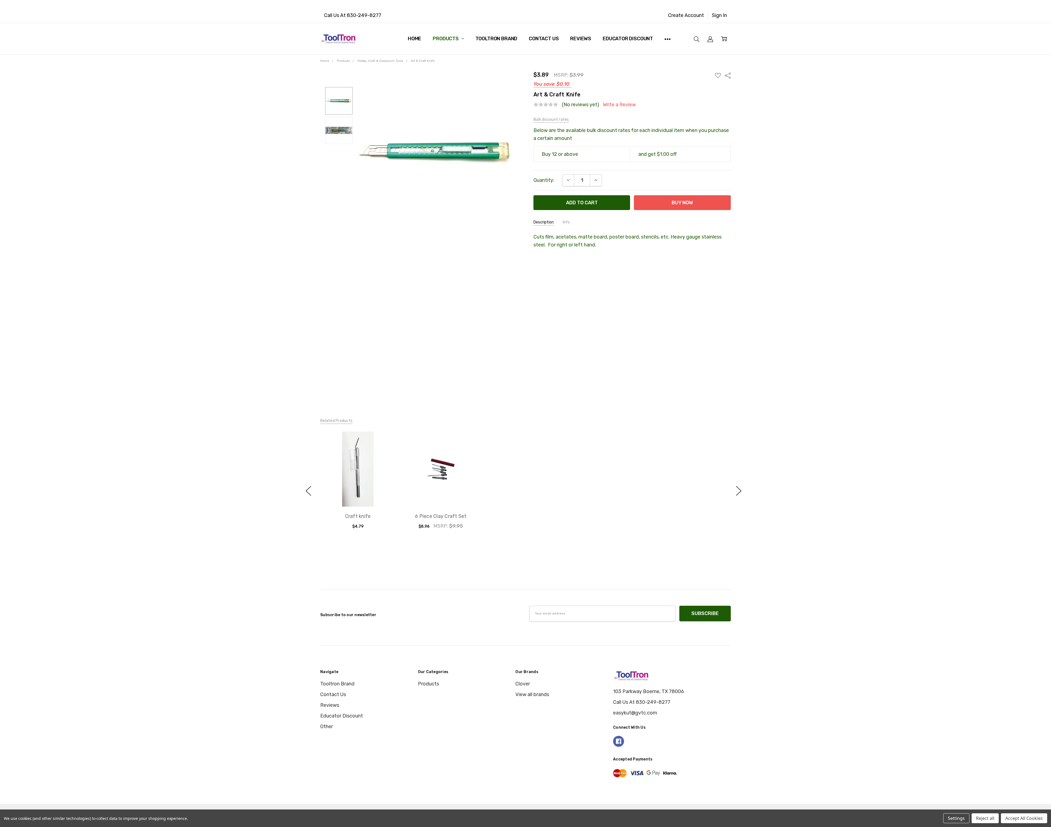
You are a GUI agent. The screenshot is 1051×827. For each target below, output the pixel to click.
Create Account (686, 15)
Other (326, 726)
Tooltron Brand (496, 39)
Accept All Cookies (1024, 818)
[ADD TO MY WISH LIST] (383, 453)
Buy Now (357, 492)
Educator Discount (628, 39)
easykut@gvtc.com (635, 713)
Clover (522, 684)
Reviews (580, 39)
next (738, 490)
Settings (956, 818)
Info (566, 222)
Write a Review (619, 105)
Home (414, 39)
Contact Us (544, 39)
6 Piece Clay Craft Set (441, 516)
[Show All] (667, 38)
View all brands (532, 694)
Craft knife (358, 516)
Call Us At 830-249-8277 (352, 15)
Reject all (985, 818)
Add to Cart (358, 477)
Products (446, 39)
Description (543, 222)
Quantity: (543, 180)
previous (308, 490)
